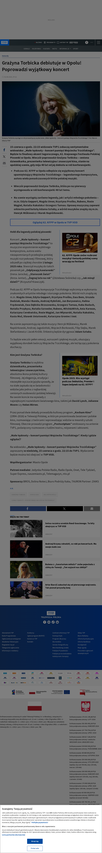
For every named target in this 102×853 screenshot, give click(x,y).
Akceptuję (35, 841)
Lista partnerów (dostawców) (13, 835)
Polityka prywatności (40, 822)
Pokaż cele (35, 848)
